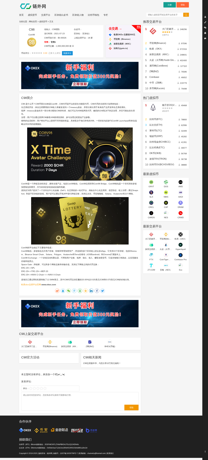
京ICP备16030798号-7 (69, 453)
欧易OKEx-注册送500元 (124, 34)
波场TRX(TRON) (158, 159)
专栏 (105, 15)
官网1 (53, 42)
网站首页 (33, 21)
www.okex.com (48, 284)
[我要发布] (205, 22)
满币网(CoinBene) (158, 66)
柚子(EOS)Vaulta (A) (172, 105)
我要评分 (67, 53)
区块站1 (86, 33)
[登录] (205, 17)
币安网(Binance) (157, 43)
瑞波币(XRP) (155, 136)
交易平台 (45, 15)
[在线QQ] (205, 33)
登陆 (183, 5)
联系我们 (110, 453)
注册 (170, 5)
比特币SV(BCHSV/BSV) (161, 164)
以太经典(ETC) (157, 147)
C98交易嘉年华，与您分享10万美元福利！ (102, 363)
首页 (21, 15)
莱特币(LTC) (155, 130)
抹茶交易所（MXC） (122, 44)
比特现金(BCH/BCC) (159, 142)
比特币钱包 (93, 15)
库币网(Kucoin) (157, 88)
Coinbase (154, 77)
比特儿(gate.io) (120, 48)
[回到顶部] (205, 451)
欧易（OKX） (156, 49)
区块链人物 (78, 15)
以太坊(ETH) (155, 125)
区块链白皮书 (61, 15)
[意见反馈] (205, 38)
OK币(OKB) (155, 153)
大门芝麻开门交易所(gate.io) (176, 29)
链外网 (49, 453)
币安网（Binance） (122, 39)
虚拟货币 (32, 15)
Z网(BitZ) (154, 71)
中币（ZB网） (156, 83)
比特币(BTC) (155, 119)
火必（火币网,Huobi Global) (163, 60)
